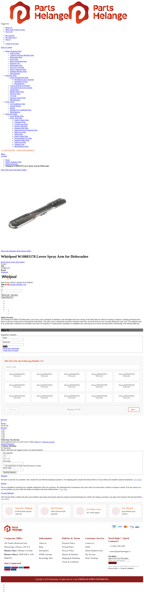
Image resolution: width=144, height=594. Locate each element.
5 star (3, 430)
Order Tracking (91, 558)
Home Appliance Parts (13, 162)
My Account (9, 35)
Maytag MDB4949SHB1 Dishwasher (127, 397)
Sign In (8, 39)
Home (7, 160)
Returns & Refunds (70, 554)
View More (138, 480)
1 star (3, 438)
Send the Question (10, 472)
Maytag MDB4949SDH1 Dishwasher (17, 386)
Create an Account (12, 44)
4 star (3, 432)
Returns (3, 483)
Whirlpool (4, 272)
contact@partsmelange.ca (119, 551)
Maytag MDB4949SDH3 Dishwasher (72, 386)
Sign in (37, 442)
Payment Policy (68, 543)
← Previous (11, 409)
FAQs (87, 547)
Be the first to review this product (13, 262)
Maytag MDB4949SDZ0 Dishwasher (72, 397)
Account (4, 156)
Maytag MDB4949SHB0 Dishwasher (99, 397)
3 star (3, 434)
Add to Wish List (7, 297)
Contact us (89, 543)
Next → (134, 409)
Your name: (7, 461)
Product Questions (7, 444)
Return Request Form (94, 550)
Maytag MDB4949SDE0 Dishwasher (17, 375)
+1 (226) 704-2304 (117, 546)
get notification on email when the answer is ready (23, 466)
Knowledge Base (46, 558)
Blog (41, 547)
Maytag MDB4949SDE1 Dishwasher (44, 375)
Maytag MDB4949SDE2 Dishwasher (72, 375)
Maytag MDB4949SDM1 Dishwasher (127, 386)
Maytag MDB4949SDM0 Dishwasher (99, 386)
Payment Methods (7, 493)
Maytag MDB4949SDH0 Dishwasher (127, 375)
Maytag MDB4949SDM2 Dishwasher (17, 397)
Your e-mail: (7, 468)
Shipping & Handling (71, 558)
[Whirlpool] (9, 280)
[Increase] (2, 293)
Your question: (8, 453)
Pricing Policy (68, 547)
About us (42, 543)
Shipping (4, 476)
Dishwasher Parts (11, 164)
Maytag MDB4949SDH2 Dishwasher (45, 386)
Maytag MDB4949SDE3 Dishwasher (99, 375)
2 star (3, 436)
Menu (3, 154)
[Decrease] (2, 289)
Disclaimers (44, 550)
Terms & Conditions (70, 562)
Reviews (4, 420)
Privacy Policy (68, 550)
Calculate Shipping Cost (17, 284)
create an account (48, 442)
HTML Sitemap (45, 554)
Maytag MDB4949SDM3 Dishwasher (45, 397)
